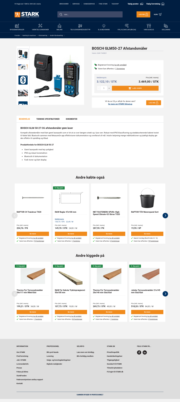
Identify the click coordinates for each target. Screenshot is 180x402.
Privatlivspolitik (113, 352)
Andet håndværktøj (56, 35)
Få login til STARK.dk (115, 372)
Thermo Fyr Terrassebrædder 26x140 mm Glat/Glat (106, 291)
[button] (165, 215)
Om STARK (21, 352)
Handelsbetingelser (114, 356)
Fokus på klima (22, 372)
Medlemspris (59, 219)
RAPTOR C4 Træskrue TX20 (29, 212)
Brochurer (64, 4)
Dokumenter (71, 119)
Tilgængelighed (113, 360)
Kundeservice (89, 4)
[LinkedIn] (145, 354)
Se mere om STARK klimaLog (120, 104)
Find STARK (103, 4)
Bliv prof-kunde (53, 352)
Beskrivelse (24, 119)
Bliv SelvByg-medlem (85, 356)
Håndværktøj (42, 35)
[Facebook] (139, 354)
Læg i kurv (137, 88)
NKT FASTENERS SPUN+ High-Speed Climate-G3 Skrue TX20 (106, 213)
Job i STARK (21, 360)
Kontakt (20, 383)
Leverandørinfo (23, 364)
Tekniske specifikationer (48, 119)
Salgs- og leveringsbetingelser (59, 360)
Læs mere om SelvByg (85, 352)
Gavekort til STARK (114, 364)
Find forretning (22, 356)
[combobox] (90, 14)
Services (76, 4)
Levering (50, 356)
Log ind (152, 103)
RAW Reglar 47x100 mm (65, 212)
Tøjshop (115, 4)
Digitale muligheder (54, 364)
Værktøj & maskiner (29, 35)
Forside (17, 35)
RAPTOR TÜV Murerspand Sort (144, 212)
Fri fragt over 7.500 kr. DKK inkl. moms (28, 4)
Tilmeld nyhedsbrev (114, 368)
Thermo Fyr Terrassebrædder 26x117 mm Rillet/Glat (30, 291)
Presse (19, 368)
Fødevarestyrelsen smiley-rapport (30, 380)
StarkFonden (22, 376)
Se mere (33, 234)
